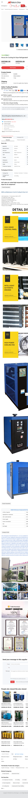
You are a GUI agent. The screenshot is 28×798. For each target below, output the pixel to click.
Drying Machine (22, 9)
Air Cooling (17, 779)
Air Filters (15, 759)
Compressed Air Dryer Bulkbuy (18, 786)
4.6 (2, 759)
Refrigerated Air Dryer (17, 756)
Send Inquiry (13, 67)
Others (2, 761)
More (2, 788)
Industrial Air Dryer (15, 773)
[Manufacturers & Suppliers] (14, 2)
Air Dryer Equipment (6, 782)
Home (2, 9)
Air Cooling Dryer (5, 786)
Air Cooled (24, 779)
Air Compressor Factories (7, 779)
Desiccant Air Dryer (5, 756)
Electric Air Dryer (16, 782)
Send (12, 681)
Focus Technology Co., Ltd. (16, 792)
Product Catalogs (19, 754)
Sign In (3, 131)
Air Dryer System (5, 773)
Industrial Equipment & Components (11, 9)
